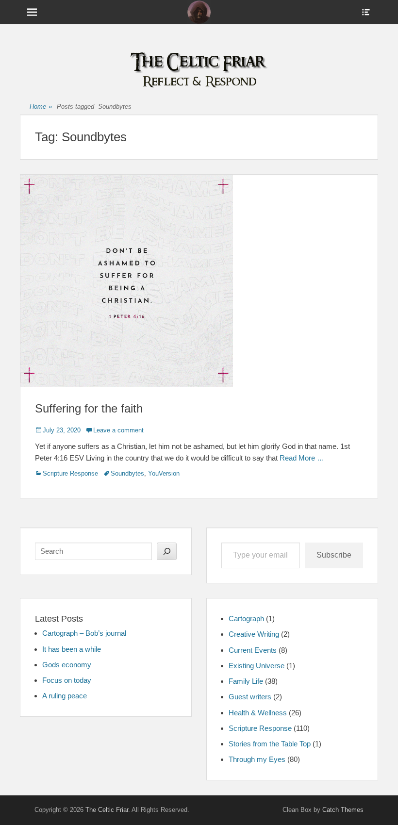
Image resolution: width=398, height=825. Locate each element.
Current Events (253, 650)
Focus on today (66, 680)
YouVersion (164, 473)
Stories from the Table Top (270, 744)
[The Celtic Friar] (199, 12)
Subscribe (333, 555)
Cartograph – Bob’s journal (84, 633)
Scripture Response (70, 473)
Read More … (302, 458)
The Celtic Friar (106, 809)
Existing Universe (256, 665)
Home (41, 106)
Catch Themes (343, 809)
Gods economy (66, 664)
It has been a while (71, 649)
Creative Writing (254, 634)
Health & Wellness (258, 713)
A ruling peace (64, 696)
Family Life (246, 681)
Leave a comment (118, 430)
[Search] (167, 551)
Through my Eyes (257, 759)
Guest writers (250, 697)
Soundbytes (127, 473)
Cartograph (246, 618)
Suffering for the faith (89, 408)
